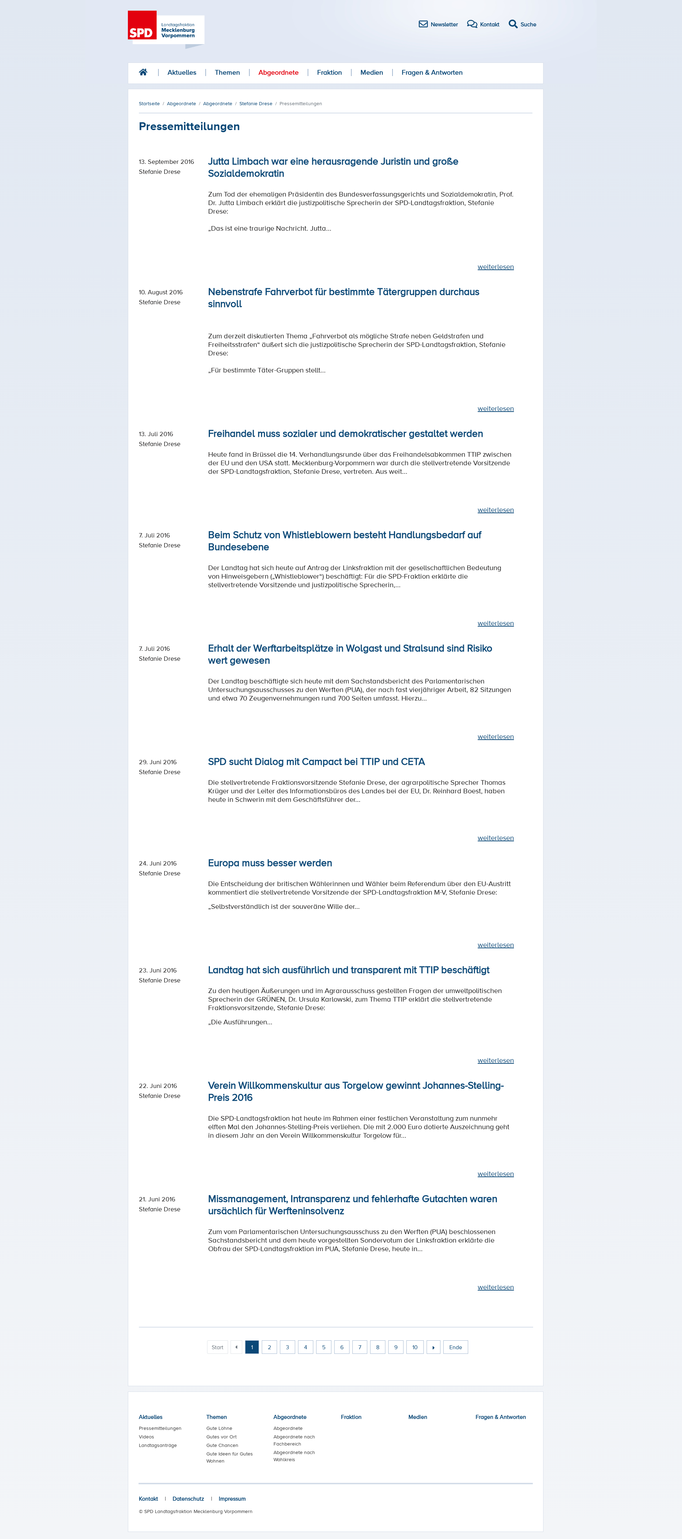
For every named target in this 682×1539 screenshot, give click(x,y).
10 (415, 1347)
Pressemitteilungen (160, 1428)
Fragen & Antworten (432, 72)
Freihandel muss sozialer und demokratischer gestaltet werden (345, 433)
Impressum (232, 1498)
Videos (146, 1436)
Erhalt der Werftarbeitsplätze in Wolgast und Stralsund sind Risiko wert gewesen (350, 653)
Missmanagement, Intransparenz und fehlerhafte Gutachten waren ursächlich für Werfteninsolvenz (352, 1204)
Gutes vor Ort (221, 1436)
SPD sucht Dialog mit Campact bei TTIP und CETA (316, 761)
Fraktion (329, 72)
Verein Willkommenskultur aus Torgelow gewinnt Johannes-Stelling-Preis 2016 (356, 1091)
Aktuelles (182, 72)
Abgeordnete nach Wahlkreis (294, 1456)
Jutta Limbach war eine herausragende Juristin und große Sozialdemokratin (333, 166)
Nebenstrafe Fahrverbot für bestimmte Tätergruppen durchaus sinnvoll (344, 297)
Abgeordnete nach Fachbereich (294, 1440)
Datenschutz (188, 1498)
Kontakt (148, 1498)
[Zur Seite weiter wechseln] (433, 1347)
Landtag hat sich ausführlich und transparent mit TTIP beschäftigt (348, 969)
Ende (455, 1347)
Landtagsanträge (158, 1445)
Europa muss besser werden (270, 862)
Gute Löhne (219, 1428)
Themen (227, 72)
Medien (372, 72)
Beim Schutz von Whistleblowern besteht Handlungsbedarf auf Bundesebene (344, 540)
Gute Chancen (222, 1445)
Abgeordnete (279, 72)
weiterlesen (496, 267)
